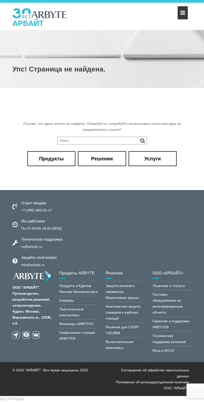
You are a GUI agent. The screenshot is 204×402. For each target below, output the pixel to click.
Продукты (51, 158)
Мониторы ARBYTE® (76, 324)
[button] (12, 399)
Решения (102, 158)
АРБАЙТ (28, 23)
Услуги (152, 158)
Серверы (66, 300)
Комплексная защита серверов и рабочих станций (123, 312)
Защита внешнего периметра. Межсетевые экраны (122, 292)
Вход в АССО (163, 350)
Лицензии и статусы (169, 286)
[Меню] (183, 12)
